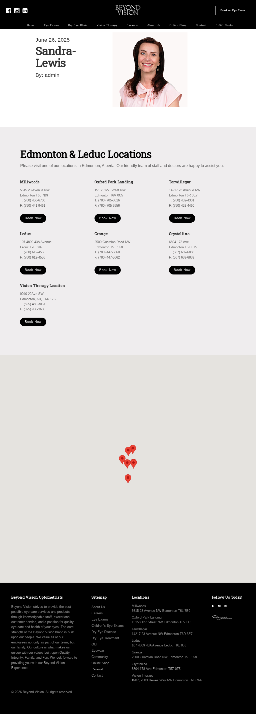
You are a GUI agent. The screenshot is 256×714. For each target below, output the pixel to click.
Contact (201, 25)
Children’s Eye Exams (108, 625)
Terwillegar (139, 629)
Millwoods (139, 606)
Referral (97, 669)
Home (31, 25)
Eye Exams (51, 25)
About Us (154, 25)
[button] (133, 464)
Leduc (136, 640)
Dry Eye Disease (104, 632)
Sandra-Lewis (56, 56)
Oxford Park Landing (147, 617)
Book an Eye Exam (232, 10)
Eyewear (132, 25)
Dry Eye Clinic (78, 25)
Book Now (33, 218)
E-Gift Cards (224, 25)
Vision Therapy (107, 25)
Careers (97, 613)
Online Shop (178, 25)
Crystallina (139, 664)
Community (100, 657)
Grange (137, 652)
